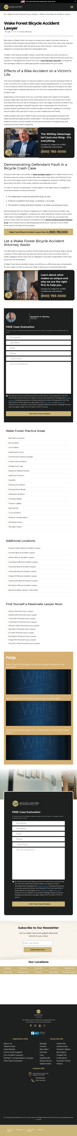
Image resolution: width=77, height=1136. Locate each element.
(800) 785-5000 (53, 151)
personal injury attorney (51, 61)
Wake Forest (45, 1064)
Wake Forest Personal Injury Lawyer (23, 14)
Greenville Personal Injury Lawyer (22, 618)
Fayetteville (45, 1058)
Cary (42, 1055)
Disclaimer (19, 1129)
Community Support (13, 1052)
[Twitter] (35, 1026)
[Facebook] (30, 1026)
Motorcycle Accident (16, 485)
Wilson (60, 1064)
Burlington (61, 1052)
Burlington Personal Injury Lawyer (22, 636)
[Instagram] (44, 1026)
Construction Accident (17, 461)
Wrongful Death (15, 527)
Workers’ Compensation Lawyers (18, 1058)
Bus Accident (13, 443)
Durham (43, 1052)
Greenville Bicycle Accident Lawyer (22, 571)
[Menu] (72, 7)
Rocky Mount (46, 1061)
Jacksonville (62, 1046)
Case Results (9, 1049)
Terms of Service (49, 402)
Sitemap (40, 1129)
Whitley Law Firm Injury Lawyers (26, 1117)
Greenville (61, 1043)
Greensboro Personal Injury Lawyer (22, 622)
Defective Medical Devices (18, 471)
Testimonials (9, 1046)
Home (5, 14)
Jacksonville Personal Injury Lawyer (22, 615)
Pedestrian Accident (16, 494)
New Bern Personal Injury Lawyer (21, 629)
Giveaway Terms (30, 1130)
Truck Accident (14, 513)
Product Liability (14, 503)
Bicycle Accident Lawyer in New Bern (23, 590)
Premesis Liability (15, 499)
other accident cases (41, 174)
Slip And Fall (13, 508)
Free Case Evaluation (13, 1061)
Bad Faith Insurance (16, 438)
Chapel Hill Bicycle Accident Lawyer (22, 576)
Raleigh (43, 1043)
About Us (8, 1043)
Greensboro (62, 1058)
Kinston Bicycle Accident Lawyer (21, 557)
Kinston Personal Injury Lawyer (20, 611)
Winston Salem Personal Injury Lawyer (24, 626)
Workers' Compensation (18, 517)
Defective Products (16, 475)
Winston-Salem (64, 1049)
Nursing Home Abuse (17, 489)
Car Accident (13, 447)
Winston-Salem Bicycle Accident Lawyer (24, 548)
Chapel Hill (61, 1055)
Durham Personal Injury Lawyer (21, 633)
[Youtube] (39, 1026)
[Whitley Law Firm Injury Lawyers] (13, 7)
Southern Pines (63, 1061)
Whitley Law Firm (43, 886)
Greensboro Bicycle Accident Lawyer (23, 562)
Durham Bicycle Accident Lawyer (21, 553)
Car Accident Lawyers (13, 1055)
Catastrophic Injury (16, 452)
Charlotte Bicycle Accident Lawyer (22, 567)
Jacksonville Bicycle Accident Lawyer (23, 581)
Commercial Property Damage (20, 457)
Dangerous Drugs (15, 466)
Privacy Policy (61, 402)
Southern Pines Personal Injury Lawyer (24, 643)
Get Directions (40, 1078)
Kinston (43, 1046)
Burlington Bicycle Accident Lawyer (22, 585)
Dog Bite (11, 480)
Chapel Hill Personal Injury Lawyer (22, 640)
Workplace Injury (15, 522)
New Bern (44, 1049)
